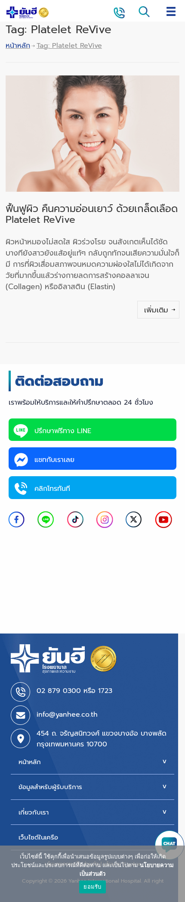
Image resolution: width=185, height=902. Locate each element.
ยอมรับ (92, 886)
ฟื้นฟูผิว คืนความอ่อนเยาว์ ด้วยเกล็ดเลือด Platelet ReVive (92, 214)
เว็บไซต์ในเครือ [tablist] (38, 837)
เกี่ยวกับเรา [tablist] (33, 812)
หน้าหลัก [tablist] (29, 762)
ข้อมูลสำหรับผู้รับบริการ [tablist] (50, 787)
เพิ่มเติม (156, 309)
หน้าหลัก (18, 46)
